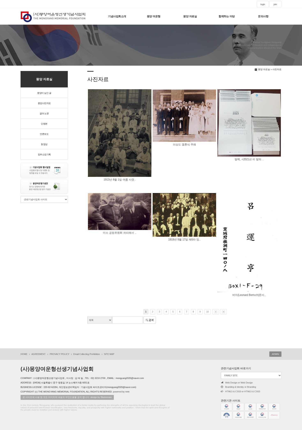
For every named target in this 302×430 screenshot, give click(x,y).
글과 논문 (44, 113)
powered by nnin (121, 391)
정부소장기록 (44, 154)
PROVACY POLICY (59, 354)
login (263, 4)
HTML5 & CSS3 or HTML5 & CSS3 (242, 391)
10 (207, 311)
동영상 (44, 144)
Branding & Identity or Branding (240, 387)
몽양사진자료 (44, 103)
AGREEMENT (38, 354)
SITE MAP (109, 354)
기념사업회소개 (117, 16)
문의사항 (263, 16)
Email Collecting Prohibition (86, 354)
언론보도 (44, 134)
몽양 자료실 (190, 16)
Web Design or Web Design (239, 382)
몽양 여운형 (153, 16)
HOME (24, 354)
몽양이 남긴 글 (44, 93)
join (275, 4)
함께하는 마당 (227, 16)
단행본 (44, 123)
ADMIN (275, 354)
